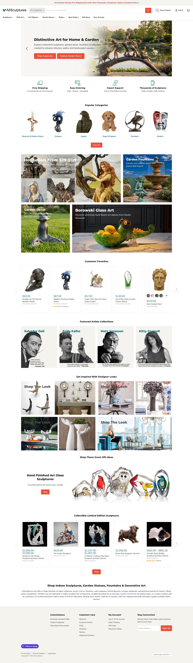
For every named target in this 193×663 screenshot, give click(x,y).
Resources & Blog (115, 629)
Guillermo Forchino (59, 556)
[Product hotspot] (99, 489)
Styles (61, 17)
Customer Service (85, 622)
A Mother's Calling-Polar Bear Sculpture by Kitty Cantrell (97, 557)
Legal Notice (52, 654)
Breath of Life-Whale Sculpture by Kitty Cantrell (33, 557)
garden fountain (127, 594)
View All (96, 145)
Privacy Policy (25, 654)
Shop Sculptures (45, 56)
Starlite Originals (28, 561)
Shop (45, 492)
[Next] (176, 289)
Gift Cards (112, 625)
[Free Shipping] (40, 86)
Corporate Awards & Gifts (59, 619)
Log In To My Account (116, 619)
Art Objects (33, 17)
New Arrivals (98, 17)
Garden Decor (49, 17)
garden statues (79, 591)
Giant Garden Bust (154, 304)
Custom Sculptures (57, 622)
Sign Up (166, 628)
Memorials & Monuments (59, 625)
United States (161, 655)
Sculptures (7, 17)
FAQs (81, 625)
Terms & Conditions (39, 654)
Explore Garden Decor (70, 56)
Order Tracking (114, 622)
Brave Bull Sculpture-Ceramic (128, 553)
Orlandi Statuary (152, 306)
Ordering (82, 629)
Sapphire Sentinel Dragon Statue (63, 300)
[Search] (148, 10)
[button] (179, 10)
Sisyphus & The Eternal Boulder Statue (31, 300)
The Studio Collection (29, 304)
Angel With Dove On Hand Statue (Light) (95, 300)
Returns (82, 632)
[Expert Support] (115, 86)
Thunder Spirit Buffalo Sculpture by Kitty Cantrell (157, 554)
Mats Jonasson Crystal (123, 304)
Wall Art (20, 17)
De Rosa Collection (122, 556)
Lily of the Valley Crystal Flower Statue (125, 300)
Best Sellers (74, 17)
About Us (82, 619)
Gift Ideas (86, 17)
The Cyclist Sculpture (62, 553)
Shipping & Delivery (86, 635)
